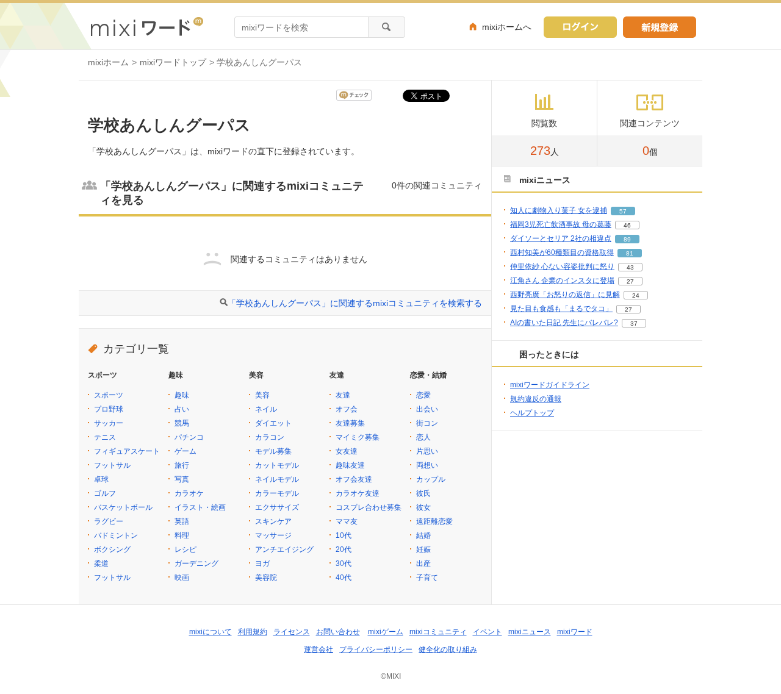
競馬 (182, 423)
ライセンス (291, 632)
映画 (182, 577)
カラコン (269, 437)
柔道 (101, 563)
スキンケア (273, 521)
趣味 (182, 395)
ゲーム (185, 451)
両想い (427, 465)
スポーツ (108, 395)
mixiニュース (529, 632)
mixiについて (210, 632)
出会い (427, 409)
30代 (343, 563)
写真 (182, 479)
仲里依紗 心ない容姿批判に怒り (562, 266)
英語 (182, 521)
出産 (423, 563)
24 (635, 295)
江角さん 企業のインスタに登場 (562, 280)
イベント (487, 632)
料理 (182, 535)
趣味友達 (350, 465)
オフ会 (347, 409)
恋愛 (423, 395)
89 (627, 239)
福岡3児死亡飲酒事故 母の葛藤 (560, 224)
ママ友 (347, 521)
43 (630, 267)
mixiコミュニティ (438, 632)
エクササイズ (277, 507)
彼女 (423, 507)
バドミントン (116, 535)
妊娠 (423, 549)
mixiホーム (108, 62)
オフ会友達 (354, 479)
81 (629, 253)
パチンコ (189, 437)
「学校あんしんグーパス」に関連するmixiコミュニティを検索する (355, 303)
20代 (343, 549)
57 (623, 211)
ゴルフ (105, 493)
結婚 (423, 535)
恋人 (423, 437)
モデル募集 (273, 451)
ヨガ (262, 563)
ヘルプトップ (532, 413)
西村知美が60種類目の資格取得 (562, 252)
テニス (105, 437)
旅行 (182, 465)
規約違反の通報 (535, 399)
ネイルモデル (277, 479)
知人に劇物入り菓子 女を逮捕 (558, 210)
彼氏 (423, 493)
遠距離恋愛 (434, 521)
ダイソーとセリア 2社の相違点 (560, 238)
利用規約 (252, 632)
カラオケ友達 (358, 493)
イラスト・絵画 (200, 507)
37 (634, 323)
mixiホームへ (506, 27)
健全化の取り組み (448, 649)
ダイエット (273, 423)
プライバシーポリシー (375, 649)
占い (182, 409)
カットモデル (277, 465)
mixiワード (574, 632)
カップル (430, 479)
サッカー (108, 423)
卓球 (101, 479)
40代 (343, 577)
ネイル (266, 409)
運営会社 (318, 649)
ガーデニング (196, 563)
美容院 (266, 577)
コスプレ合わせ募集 (368, 507)
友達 (343, 395)
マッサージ (273, 535)
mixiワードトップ (173, 62)
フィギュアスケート (127, 451)
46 (627, 225)
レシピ (185, 549)
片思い (427, 451)
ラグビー (108, 521)
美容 (262, 395)
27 (630, 281)
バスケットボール (123, 507)
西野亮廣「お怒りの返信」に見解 (565, 294)
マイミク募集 (358, 437)
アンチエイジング (284, 549)
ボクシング (112, 549)
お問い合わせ (338, 632)
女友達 (347, 451)
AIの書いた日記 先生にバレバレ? (564, 322)
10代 (343, 535)
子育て (427, 577)
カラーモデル (277, 493)
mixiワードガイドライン (549, 385)
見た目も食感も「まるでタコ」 (561, 308)
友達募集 (350, 423)
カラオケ (189, 493)
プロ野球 (108, 409)
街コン (427, 423)
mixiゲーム (385, 632)
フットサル (112, 465)
